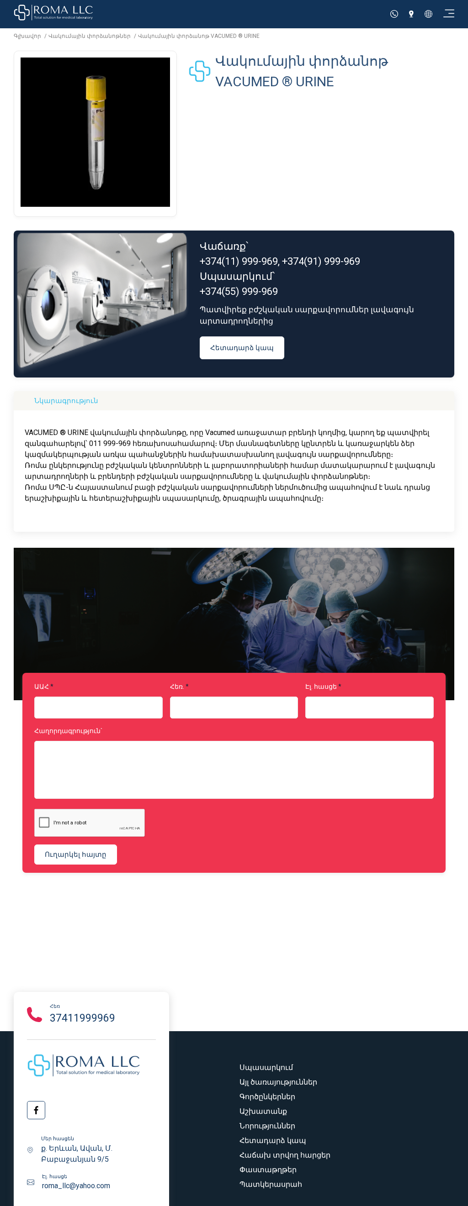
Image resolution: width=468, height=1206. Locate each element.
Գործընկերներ (267, 1096)
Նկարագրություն (66, 400)
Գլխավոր (28, 36)
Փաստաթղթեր (268, 1169)
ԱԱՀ (41, 686)
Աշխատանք (263, 1111)
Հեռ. (177, 686)
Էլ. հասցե (321, 686)
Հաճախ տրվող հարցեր (284, 1155)
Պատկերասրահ (270, 1184)
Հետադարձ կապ (242, 347)
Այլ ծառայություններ (278, 1082)
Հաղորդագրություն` (68, 730)
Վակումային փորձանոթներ (90, 36)
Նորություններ (267, 1126)
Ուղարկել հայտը (75, 854)
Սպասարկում (266, 1067)
